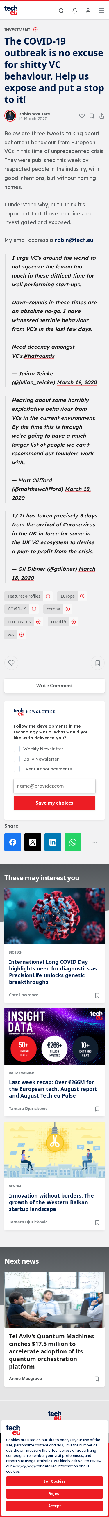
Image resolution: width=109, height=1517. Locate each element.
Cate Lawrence (23, 995)
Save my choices (54, 803)
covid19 (58, 621)
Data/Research (21, 1072)
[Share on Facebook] (14, 842)
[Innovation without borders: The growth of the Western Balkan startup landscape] (54, 1150)
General (16, 1186)
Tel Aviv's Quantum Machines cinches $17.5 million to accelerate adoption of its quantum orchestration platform (51, 1351)
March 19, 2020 (77, 382)
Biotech (15, 952)
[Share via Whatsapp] (75, 842)
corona (53, 609)
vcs (11, 634)
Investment (17, 29)
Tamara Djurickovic (28, 1108)
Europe (68, 596)
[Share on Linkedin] (54, 842)
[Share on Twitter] (34, 842)
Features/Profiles (24, 596)
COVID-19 (17, 609)
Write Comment (54, 685)
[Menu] (101, 11)
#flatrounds (39, 355)
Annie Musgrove (25, 1378)
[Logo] (14, 10)
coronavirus (19, 621)
